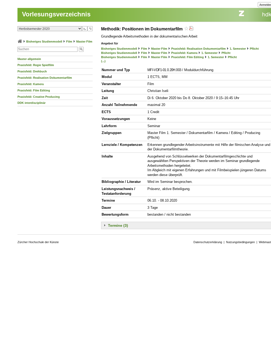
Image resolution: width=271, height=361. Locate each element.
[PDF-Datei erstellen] (191, 29)
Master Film (84, 41)
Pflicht (254, 48)
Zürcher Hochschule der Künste (38, 242)
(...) (103, 61)
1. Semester (238, 48)
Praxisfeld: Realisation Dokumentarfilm (44, 77)
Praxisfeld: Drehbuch (32, 71)
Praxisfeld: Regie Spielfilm (35, 65)
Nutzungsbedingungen (240, 242)
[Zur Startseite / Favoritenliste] (19, 41)
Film (69, 41)
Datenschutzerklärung (207, 242)
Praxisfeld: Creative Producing (38, 96)
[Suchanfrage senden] (81, 49)
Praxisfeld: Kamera (30, 84)
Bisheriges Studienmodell (44, 41)
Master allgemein (29, 59)
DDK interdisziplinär (31, 102)
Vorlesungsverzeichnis (56, 14)
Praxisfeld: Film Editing (33, 90)
